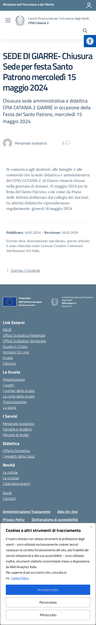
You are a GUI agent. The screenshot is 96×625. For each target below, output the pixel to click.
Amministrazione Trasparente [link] (26, 511)
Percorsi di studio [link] (16, 435)
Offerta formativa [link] (16, 450)
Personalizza (48, 602)
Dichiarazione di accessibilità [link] (55, 519)
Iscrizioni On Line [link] (16, 352)
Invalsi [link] (8, 357)
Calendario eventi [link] (16, 483)
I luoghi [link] (8, 385)
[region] (48, 574)
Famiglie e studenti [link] (17, 429)
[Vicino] (91, 527)
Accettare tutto (48, 589)
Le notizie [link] (10, 472)
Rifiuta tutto (48, 614)
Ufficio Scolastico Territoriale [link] (24, 341)
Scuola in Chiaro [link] (15, 346)
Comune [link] (9, 363)
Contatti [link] (9, 498)
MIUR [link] (7, 329)
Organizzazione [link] (14, 402)
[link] (90, 41)
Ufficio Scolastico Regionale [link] (24, 335)
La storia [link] (9, 407)
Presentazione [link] (14, 379)
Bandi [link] (7, 493)
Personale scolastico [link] (18, 423)
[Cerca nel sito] (85, 31)
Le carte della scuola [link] (18, 396)
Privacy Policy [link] (14, 519)
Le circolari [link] (11, 478)
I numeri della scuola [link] (18, 390)
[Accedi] (89, 5)
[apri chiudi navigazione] (8, 21)
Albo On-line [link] (67, 511)
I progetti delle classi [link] (18, 456)
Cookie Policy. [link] (20, 578)
